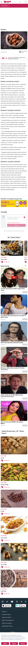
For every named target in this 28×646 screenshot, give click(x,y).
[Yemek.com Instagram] (2, 601)
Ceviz (2, 458)
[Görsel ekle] (24, 217)
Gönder (16, 225)
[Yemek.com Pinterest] (25, 601)
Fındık (2, 511)
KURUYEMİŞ (3, 257)
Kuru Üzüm (4, 538)
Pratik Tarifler (4, 5)
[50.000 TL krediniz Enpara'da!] (14, 203)
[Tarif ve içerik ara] (20, 2)
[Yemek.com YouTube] (12, 601)
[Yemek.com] (7, 2)
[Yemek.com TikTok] (7, 601)
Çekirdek (3, 591)
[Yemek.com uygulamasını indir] (6, 605)
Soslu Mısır (4, 259)
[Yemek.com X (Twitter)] (17, 601)
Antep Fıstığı (4, 484)
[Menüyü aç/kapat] (1, 2)
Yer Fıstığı (4, 564)
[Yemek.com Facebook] (21, 601)
